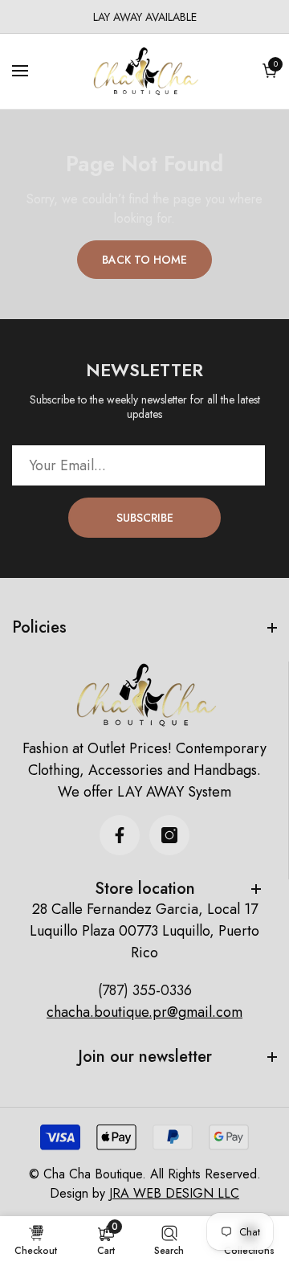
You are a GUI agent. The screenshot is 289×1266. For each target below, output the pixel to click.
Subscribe (144, 518)
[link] (106, 1240)
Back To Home (144, 260)
